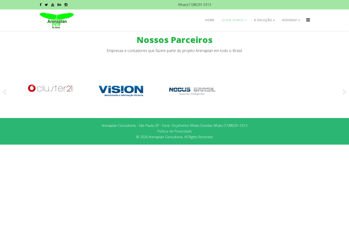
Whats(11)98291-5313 (194, 4)
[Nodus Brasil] (192, 91)
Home (210, 20)
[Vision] (121, 91)
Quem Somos (233, 20)
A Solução (263, 20)
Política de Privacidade (174, 131)
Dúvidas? (289, 20)
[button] (4, 88)
